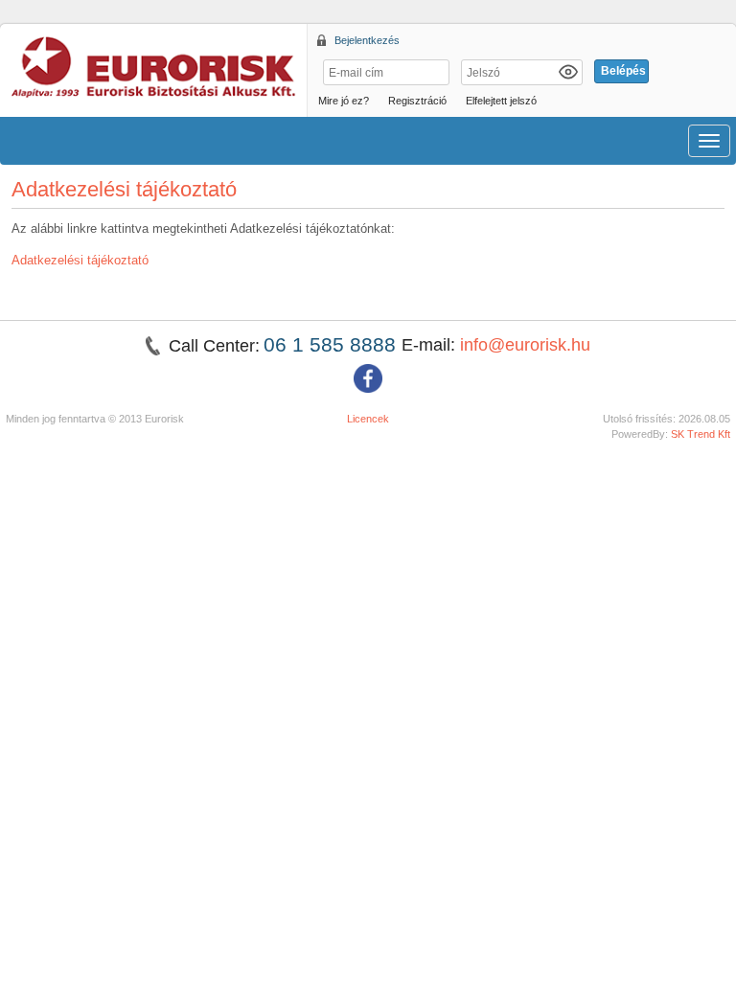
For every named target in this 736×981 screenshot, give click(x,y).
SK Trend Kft (700, 434)
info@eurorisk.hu (525, 344)
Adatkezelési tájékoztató (80, 260)
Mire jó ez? (343, 100)
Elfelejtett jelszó (501, 100)
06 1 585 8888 (333, 344)
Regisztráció (417, 100)
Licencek (368, 418)
